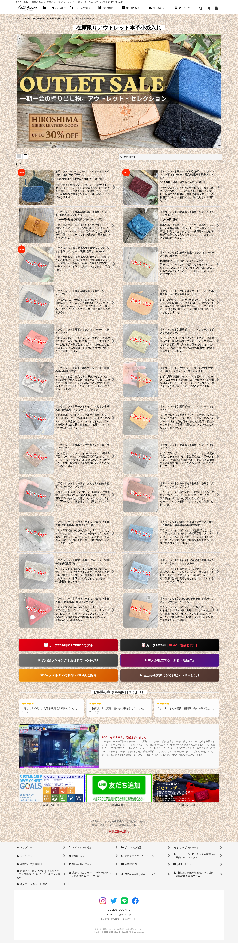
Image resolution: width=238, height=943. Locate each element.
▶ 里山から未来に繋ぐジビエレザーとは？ (170, 675)
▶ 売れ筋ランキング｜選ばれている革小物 (68, 660)
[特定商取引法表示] (216, 8)
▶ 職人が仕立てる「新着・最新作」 (169, 660)
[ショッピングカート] (208, 8)
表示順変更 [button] (130, 156)
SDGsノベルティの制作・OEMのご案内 (68, 675)
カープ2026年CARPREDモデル (71, 645)
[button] (200, 8)
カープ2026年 (172, 645)
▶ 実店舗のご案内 (119, 831)
